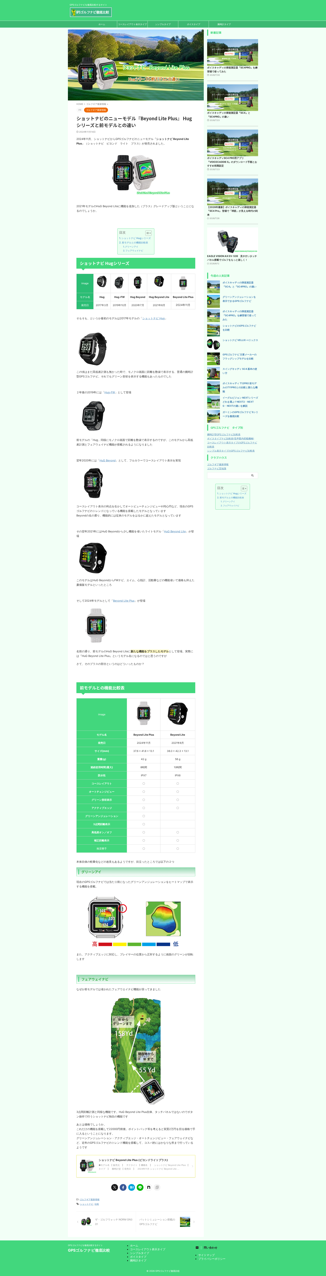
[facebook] (123, 1187)
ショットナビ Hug (153, 318)
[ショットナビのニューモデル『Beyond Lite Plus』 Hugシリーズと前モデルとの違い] (131, 1187)
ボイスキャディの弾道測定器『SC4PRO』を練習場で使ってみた (239, 315)
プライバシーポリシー (211, 1258)
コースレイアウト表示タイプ (132, 24)
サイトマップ (206, 1255)
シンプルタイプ (163, 24)
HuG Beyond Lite (175, 531)
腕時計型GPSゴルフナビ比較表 (223, 434)
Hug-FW (109, 392)
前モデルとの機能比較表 (135, 242)
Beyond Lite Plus (123, 600)
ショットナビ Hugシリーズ (136, 238)
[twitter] (114, 1187)
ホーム (101, 24)
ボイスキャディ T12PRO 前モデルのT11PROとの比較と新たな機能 (240, 387)
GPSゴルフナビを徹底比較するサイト (85, 1245)
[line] (140, 1187)
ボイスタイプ (193, 24)
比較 (97, 1204)
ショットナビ (86, 1204)
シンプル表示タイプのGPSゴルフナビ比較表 (231, 450)
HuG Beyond (107, 460)
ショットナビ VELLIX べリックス (240, 340)
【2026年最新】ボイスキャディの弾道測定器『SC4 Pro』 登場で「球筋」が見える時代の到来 (232, 211)
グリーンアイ (131, 246)
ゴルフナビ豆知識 (216, 468)
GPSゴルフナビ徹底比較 (89, 1250)
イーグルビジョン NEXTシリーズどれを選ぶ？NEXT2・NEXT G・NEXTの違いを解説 (240, 401)
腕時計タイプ (224, 24)
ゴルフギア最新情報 (89, 1199)
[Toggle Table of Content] (147, 233)
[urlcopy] (157, 1187)
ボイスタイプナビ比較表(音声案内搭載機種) (230, 438)
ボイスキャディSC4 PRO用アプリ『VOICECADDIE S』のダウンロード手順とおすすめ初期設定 (232, 162)
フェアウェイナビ (134, 250)
